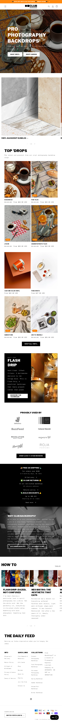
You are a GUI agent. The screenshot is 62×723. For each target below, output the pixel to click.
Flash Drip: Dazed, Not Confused (14, 591)
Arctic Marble (37, 335)
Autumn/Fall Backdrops (35, 687)
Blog (19, 666)
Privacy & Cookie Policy (10, 673)
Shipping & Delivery (7, 657)
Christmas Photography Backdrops (35, 672)
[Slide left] (27, 144)
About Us (20, 674)
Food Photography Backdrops (37, 665)
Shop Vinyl (15, 54)
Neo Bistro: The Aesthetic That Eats (41, 592)
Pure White (35, 291)
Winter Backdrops (37, 692)
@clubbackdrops (17, 546)
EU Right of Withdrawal (8, 667)
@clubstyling (38, 546)
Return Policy (9, 662)
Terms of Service (10, 678)
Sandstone (8, 335)
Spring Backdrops (37, 678)
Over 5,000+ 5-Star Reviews (31, 456)
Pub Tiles (35, 200)
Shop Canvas (31, 54)
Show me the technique (15, 396)
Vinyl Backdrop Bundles (13, 138)
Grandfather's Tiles (39, 244)
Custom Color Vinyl (12, 291)
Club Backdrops (43, 719)
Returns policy (29, 490)
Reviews (20, 670)
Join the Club (22, 682)
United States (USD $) (14, 715)
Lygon (6, 244)
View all (58, 566)
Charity (20, 678)
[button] (5, 6)
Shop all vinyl (31, 344)
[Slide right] (34, 144)
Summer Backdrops (37, 682)
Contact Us (21, 685)
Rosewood (8, 200)
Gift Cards (21, 662)
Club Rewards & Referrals (23, 657)
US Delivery (29, 477)
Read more (29, 502)
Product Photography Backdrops (35, 658)
